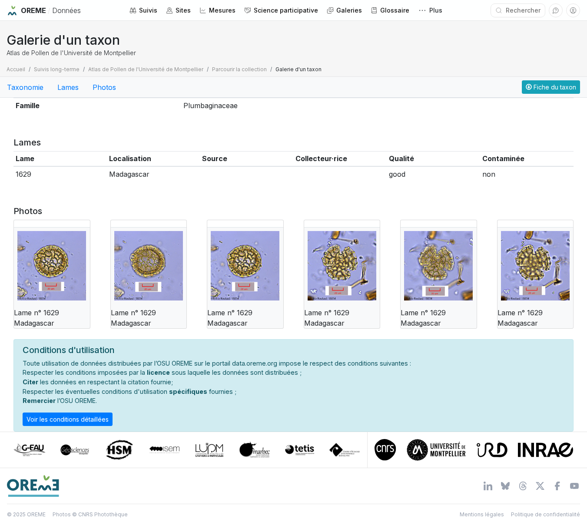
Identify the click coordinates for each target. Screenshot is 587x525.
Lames (68, 87)
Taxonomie (25, 87)
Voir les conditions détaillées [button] (68, 419)
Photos (104, 87)
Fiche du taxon (554, 87)
